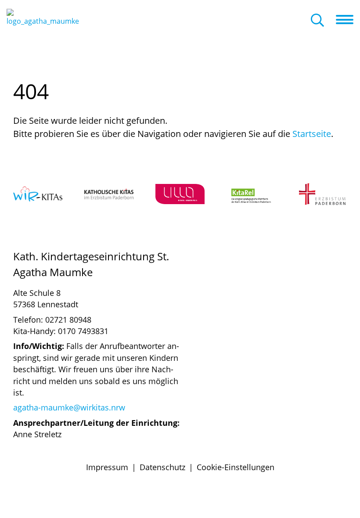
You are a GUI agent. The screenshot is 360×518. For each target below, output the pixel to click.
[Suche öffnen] (317, 21)
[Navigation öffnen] (348, 20)
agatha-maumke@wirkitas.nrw (69, 407)
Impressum (107, 467)
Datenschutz (162, 467)
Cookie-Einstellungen (235, 467)
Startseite (311, 134)
